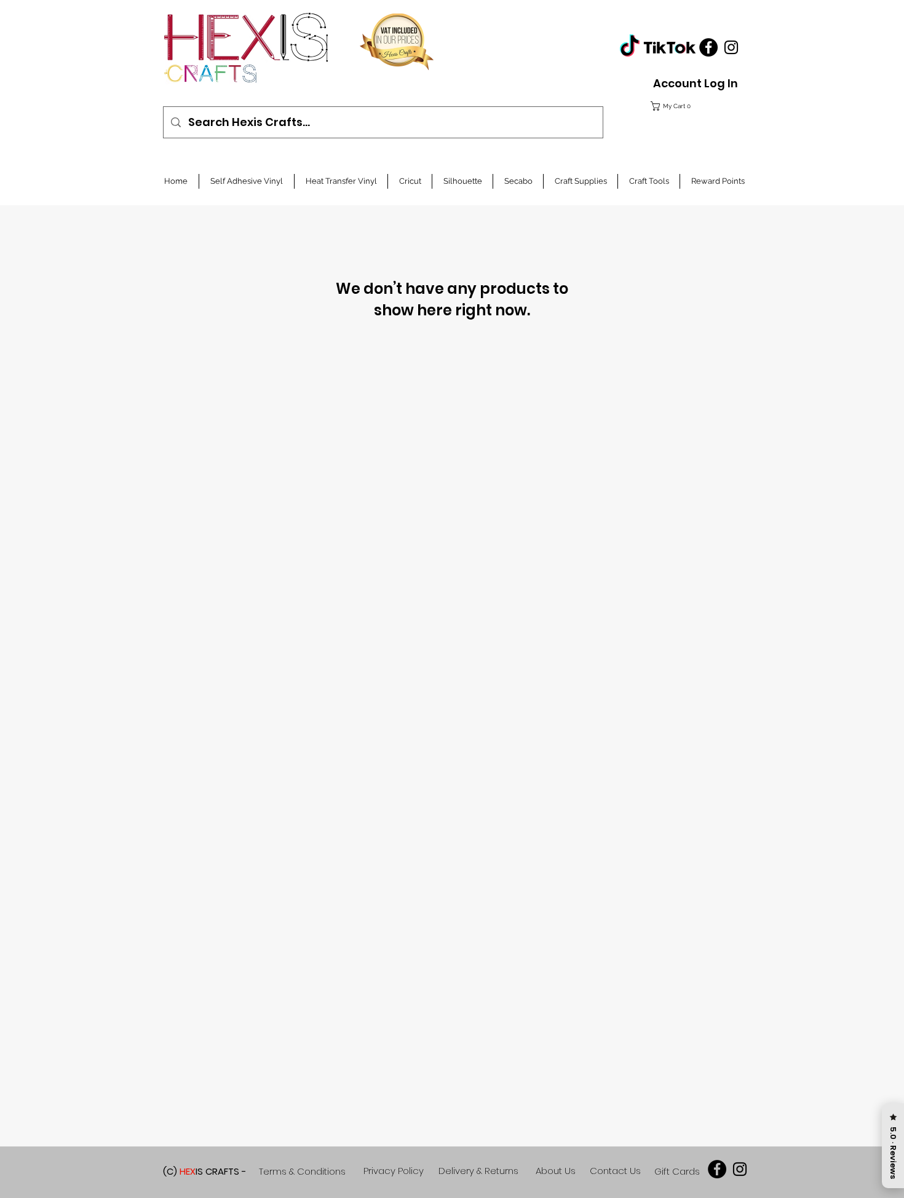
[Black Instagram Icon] (731, 47)
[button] (692, 106)
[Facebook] (708, 47)
